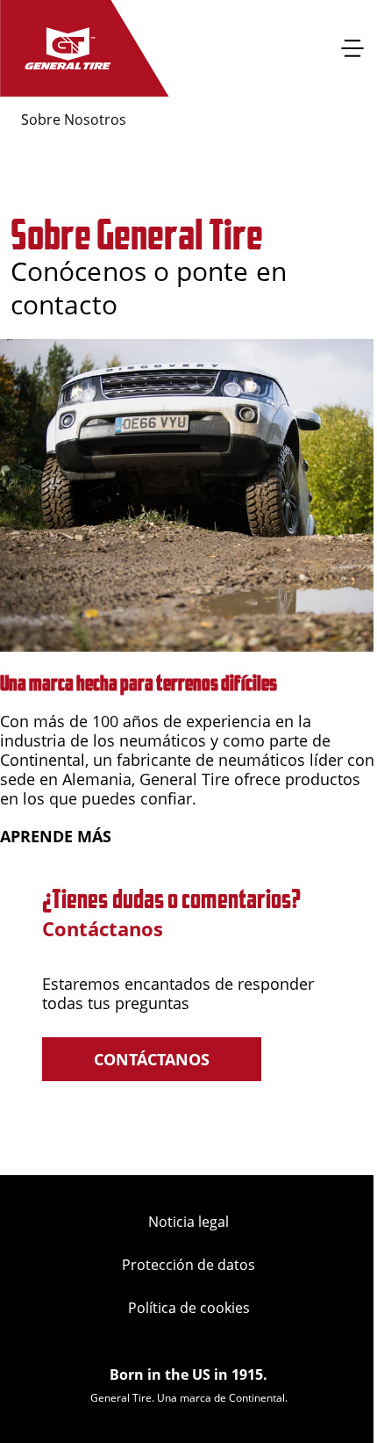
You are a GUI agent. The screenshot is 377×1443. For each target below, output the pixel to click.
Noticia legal (188, 1221)
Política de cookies (189, 1307)
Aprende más (55, 836)
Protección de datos (188, 1264)
